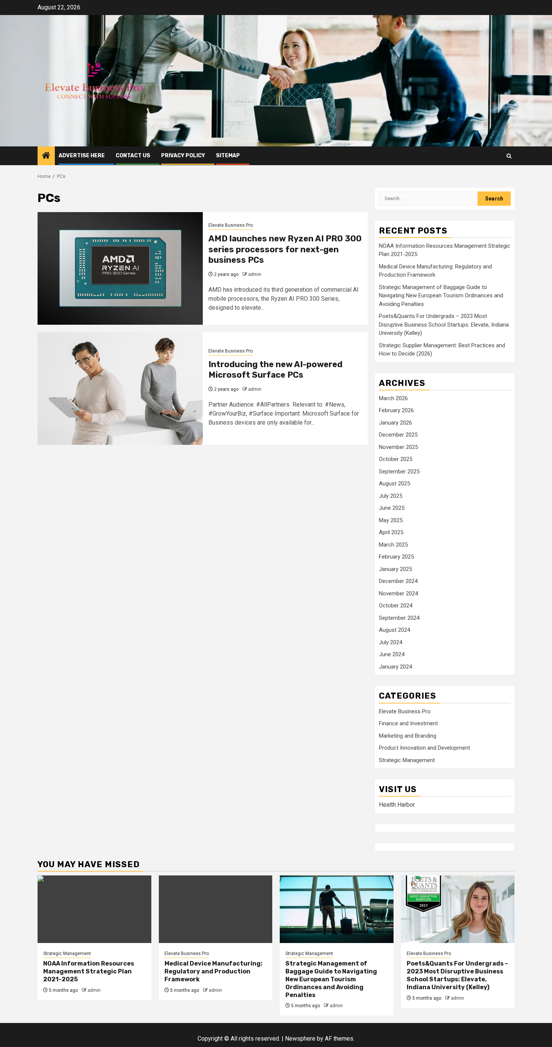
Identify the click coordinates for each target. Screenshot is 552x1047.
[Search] (509, 156)
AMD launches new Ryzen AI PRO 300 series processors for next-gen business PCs (285, 249)
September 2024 (399, 618)
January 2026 (395, 422)
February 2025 (396, 556)
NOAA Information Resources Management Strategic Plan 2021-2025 (88, 971)
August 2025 (394, 483)
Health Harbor (397, 804)
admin (254, 274)
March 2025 (393, 544)
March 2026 (393, 398)
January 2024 (395, 666)
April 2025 (391, 532)
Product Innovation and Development (424, 747)
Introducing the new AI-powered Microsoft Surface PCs (275, 369)
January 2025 (395, 569)
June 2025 (391, 508)
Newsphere (300, 1038)
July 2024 (390, 642)
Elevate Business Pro (230, 225)
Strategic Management (407, 760)
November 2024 (398, 593)
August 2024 (394, 630)
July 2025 (390, 496)
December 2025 (398, 434)
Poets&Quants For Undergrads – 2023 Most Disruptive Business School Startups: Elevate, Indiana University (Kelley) (444, 324)
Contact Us (133, 155)
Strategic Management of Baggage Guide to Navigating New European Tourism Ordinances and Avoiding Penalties (441, 295)
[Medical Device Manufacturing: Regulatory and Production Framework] (216, 909)
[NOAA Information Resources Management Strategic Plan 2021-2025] (94, 909)
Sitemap (228, 155)
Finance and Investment (408, 723)
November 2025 (398, 447)
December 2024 (398, 581)
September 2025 (399, 471)
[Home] (46, 156)
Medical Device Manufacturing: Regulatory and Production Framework (213, 971)
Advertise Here (82, 155)
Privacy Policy (183, 155)
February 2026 (396, 410)
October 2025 (395, 459)
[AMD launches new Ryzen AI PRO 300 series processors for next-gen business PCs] (120, 268)
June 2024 (391, 654)
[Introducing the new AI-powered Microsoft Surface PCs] (120, 388)
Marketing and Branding (407, 735)
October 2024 (395, 605)
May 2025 (391, 520)
